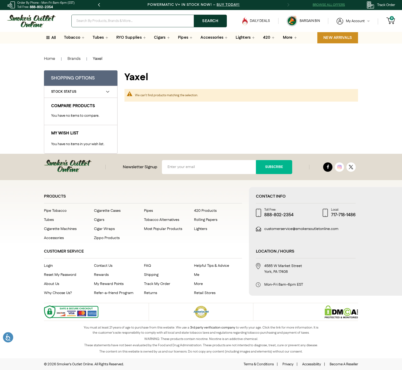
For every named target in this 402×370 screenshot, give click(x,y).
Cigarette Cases (107, 210)
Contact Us (103, 265)
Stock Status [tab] (63, 91)
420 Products (205, 210)
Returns (150, 293)
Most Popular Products (163, 229)
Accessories (54, 238)
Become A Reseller (344, 364)
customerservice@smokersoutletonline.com (301, 229)
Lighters (200, 229)
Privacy (288, 364)
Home (49, 59)
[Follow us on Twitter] (351, 167)
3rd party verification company (212, 327)
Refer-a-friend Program (114, 293)
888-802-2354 (41, 7)
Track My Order (157, 284)
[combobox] (149, 21)
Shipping (151, 275)
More (198, 284)
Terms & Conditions (259, 364)
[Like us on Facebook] (327, 167)
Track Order (386, 5)
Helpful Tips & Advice (211, 265)
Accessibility (311, 364)
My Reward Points (109, 284)
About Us (51, 284)
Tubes (49, 220)
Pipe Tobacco (55, 210)
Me (196, 275)
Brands (73, 59)
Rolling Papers (205, 220)
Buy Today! (228, 4)
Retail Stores (204, 293)
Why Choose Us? (58, 293)
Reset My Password (60, 275)
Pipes (148, 210)
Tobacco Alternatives (161, 220)
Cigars (99, 220)
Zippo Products (107, 238)
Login (48, 265)
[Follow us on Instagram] (339, 167)
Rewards (101, 275)
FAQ (147, 265)
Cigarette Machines (60, 229)
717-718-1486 (343, 215)
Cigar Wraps (104, 229)
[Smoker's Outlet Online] (31, 21)
